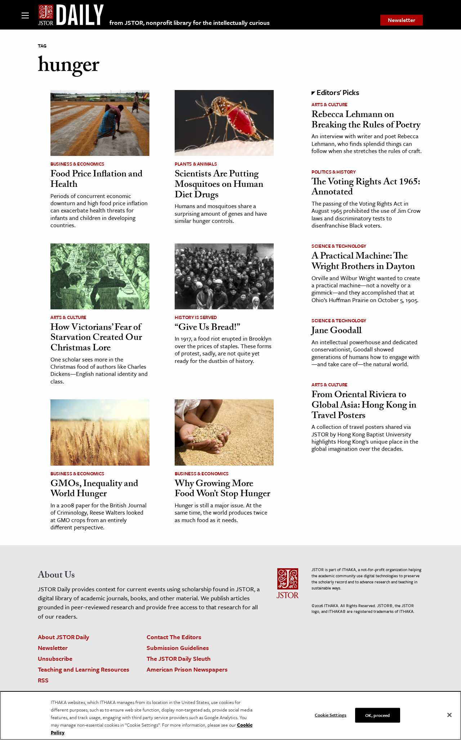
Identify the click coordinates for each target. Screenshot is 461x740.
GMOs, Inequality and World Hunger (94, 490)
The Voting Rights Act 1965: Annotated (366, 188)
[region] (230, 715)
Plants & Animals (196, 163)
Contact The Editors (174, 636)
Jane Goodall (337, 332)
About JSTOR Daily (63, 636)
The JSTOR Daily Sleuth (179, 658)
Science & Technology (339, 246)
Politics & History (334, 171)
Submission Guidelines (178, 647)
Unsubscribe (55, 658)
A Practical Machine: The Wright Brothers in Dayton (363, 262)
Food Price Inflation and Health (96, 180)
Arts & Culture (68, 317)
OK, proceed (377, 715)
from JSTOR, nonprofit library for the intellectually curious (189, 22)
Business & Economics (77, 163)
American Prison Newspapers (187, 669)
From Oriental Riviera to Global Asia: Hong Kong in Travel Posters (364, 406)
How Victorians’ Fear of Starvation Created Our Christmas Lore (96, 338)
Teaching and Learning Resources (83, 669)
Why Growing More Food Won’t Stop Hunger (222, 490)
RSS (43, 680)
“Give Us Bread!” (207, 328)
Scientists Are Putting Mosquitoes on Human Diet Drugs (219, 185)
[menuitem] (401, 20)
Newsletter (401, 20)
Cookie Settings (330, 714)
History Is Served (196, 317)
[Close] (449, 715)
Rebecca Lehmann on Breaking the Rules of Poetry (366, 121)
